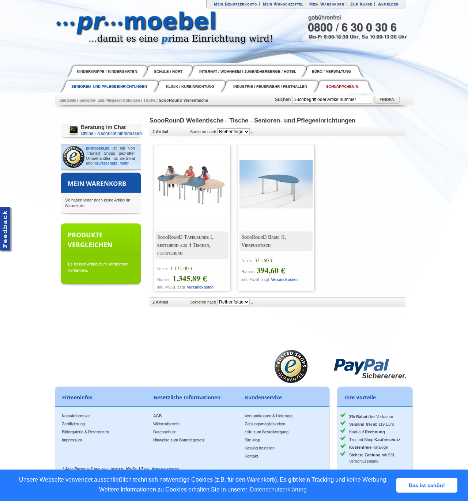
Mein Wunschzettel (283, 4)
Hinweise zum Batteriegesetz (179, 440)
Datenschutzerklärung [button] (278, 489)
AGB (157, 416)
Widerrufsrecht (166, 424)
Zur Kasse (361, 4)
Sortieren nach (203, 131)
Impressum (72, 440)
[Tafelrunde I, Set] (186, 178)
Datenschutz (164, 432)
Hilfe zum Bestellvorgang (266, 432)
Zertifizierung (73, 424)
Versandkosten (200, 287)
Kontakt (251, 456)
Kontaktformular (76, 416)
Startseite (67, 100)
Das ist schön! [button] (427, 485)
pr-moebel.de (97, 148)
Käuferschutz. (106, 163)
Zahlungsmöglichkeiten (265, 424)
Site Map (252, 440)
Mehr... (126, 163)
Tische (149, 100)
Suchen (283, 99)
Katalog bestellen (260, 448)
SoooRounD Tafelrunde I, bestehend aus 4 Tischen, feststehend (185, 245)
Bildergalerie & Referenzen (85, 432)
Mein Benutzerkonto (235, 4)
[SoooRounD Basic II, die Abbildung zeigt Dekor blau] (270, 178)
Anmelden (388, 4)
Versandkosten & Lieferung (268, 416)
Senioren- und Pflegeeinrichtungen (109, 100)
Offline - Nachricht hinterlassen (111, 133)
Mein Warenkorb (326, 4)
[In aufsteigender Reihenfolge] (252, 131)
